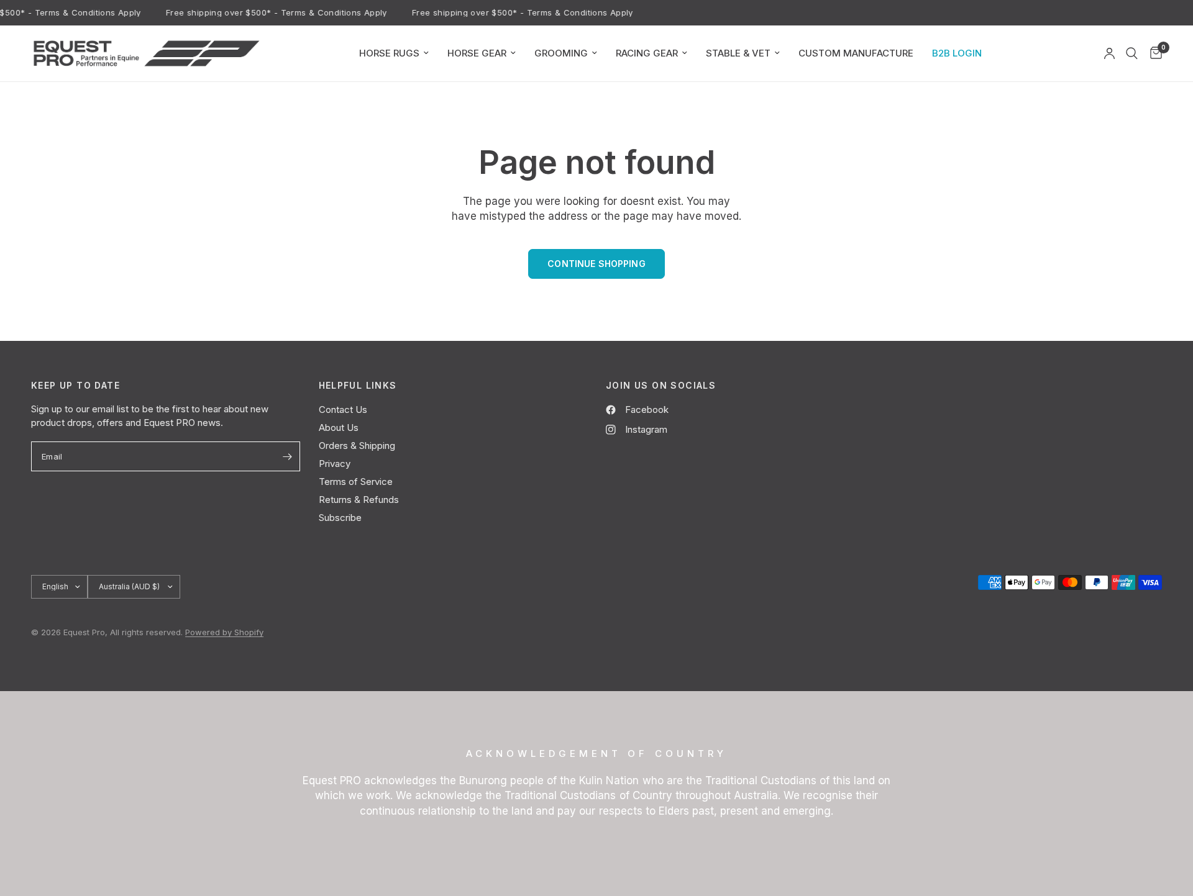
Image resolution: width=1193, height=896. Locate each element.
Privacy (334, 463)
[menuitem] (394, 53)
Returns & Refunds (359, 499)
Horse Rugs (389, 53)
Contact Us (343, 409)
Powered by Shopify (224, 632)
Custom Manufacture (855, 53)
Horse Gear (476, 53)
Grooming (561, 53)
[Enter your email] (287, 456)
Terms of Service (356, 481)
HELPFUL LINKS (358, 385)
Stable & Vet (738, 53)
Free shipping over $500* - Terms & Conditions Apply (272, 13)
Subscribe (340, 517)
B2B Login (957, 53)
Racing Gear (647, 53)
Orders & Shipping (357, 445)
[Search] (1132, 53)
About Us (339, 427)
